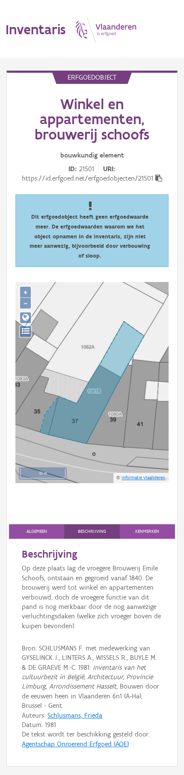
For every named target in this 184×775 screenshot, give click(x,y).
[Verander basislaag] (25, 331)
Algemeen (37, 531)
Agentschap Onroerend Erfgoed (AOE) (75, 744)
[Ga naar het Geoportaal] (25, 317)
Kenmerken (147, 531)
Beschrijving (92, 531)
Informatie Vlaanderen (143, 478)
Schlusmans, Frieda (74, 715)
